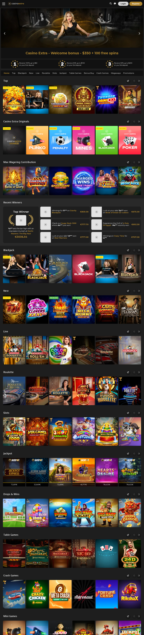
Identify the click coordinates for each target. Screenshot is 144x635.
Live (37, 73)
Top (13, 73)
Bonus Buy (89, 73)
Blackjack (22, 73)
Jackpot (63, 73)
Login (123, 4)
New (31, 73)
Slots (54, 73)
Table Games (75, 73)
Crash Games (102, 73)
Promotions (128, 73)
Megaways (116, 73)
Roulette (46, 73)
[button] (4, 33)
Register (136, 4)
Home (6, 73)
